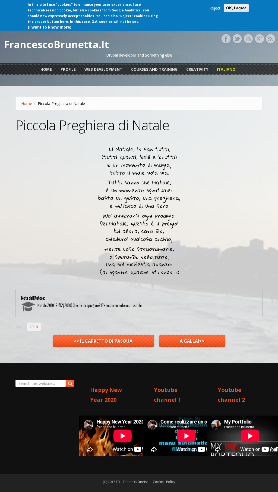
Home (46, 69)
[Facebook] (226, 39)
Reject (214, 8)
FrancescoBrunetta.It (56, 44)
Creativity (197, 69)
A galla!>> (192, 341)
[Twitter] (237, 39)
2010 (33, 326)
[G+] (259, 39)
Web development (103, 69)
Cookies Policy (164, 481)
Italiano (226, 69)
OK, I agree (236, 8)
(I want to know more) (49, 27)
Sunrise (143, 481)
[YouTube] (248, 39)
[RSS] (270, 39)
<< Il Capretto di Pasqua (104, 341)
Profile (68, 69)
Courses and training (154, 69)
